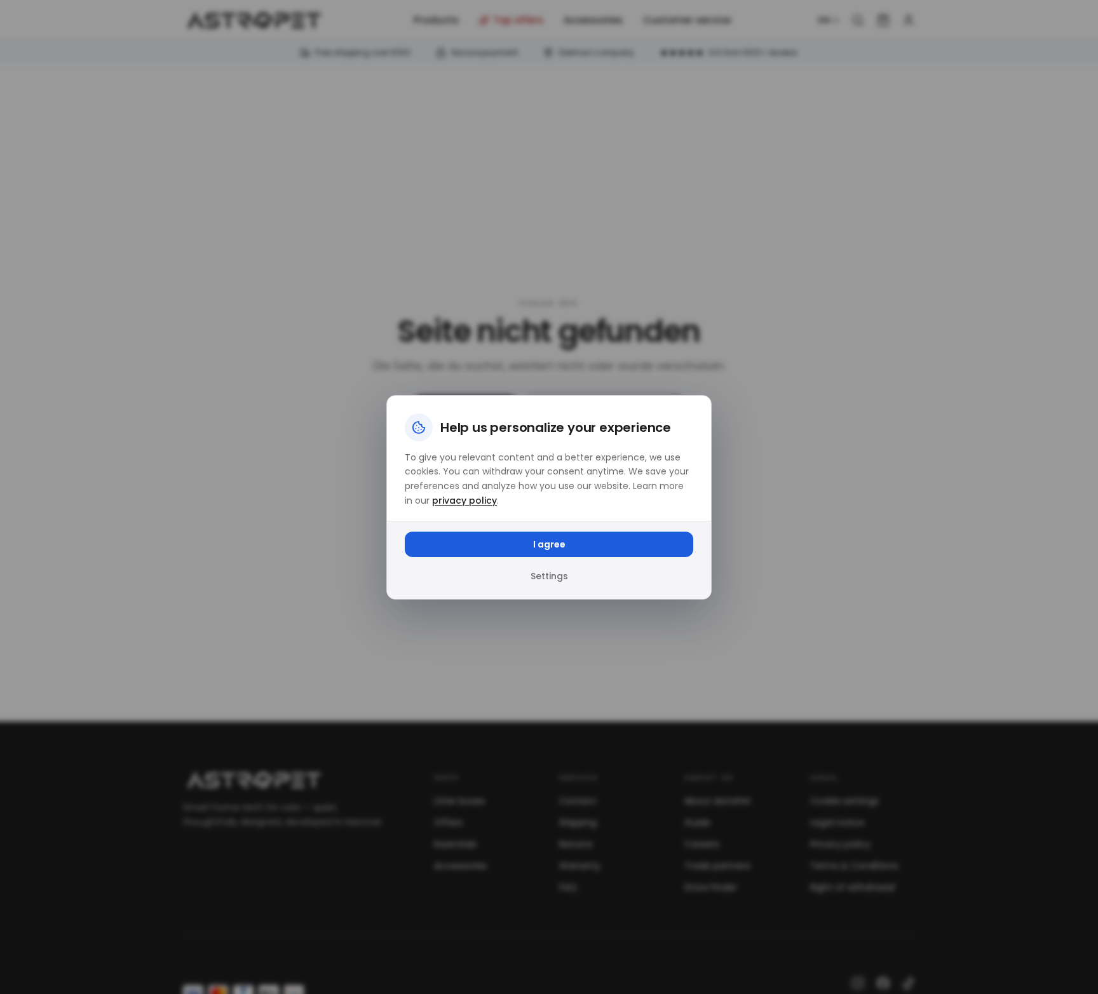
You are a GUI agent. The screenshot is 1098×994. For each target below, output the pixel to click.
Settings (549, 576)
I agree (549, 544)
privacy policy (464, 500)
